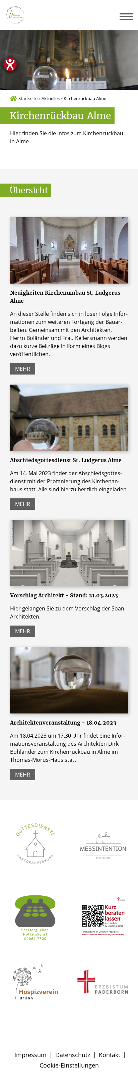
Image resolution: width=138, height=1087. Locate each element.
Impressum (30, 1055)
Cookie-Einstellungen (69, 1065)
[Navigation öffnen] (131, 16)
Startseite (28, 98)
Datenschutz (72, 1055)
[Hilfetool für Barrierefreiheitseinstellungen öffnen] (10, 64)
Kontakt (109, 1055)
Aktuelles (51, 98)
